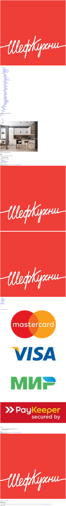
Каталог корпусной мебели (5, 161)
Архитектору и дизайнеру (6, 71)
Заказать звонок (9, 113)
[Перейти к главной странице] (33, 65)
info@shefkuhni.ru (2, 303)
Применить (4, 502)
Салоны (4, 111)
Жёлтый (5, 96)
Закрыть (1, 502)
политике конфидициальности (17, 164)
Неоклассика (5, 88)
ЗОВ (4, 74)
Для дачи (5, 103)
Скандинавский (6, 89)
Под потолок (5, 101)
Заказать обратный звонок (3, 162)
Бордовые (5, 92)
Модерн (5, 87)
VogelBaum (4, 109)
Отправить (2, 165)
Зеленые (5, 93)
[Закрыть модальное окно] (0, 499)
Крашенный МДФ (6, 77)
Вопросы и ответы (5, 70)
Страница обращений (5, 72)
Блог (3, 68)
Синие (5, 95)
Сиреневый (5, 98)
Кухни (2, 73)
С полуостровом (6, 100)
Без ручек (5, 99)
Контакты (3, 301)
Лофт (5, 86)
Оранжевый (5, 97)
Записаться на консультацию (4, 113)
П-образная (5, 82)
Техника (3, 299)
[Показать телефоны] (0, 117)
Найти (1, 115)
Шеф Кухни (5, 75)
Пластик (5, 78)
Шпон (5, 80)
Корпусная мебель (4, 106)
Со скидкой (4, 104)
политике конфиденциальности (18, 432)
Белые (5, 91)
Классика (5, 85)
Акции (2, 110)
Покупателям (4, 67)
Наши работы (3, 107)
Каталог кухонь (3, 160)
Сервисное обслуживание (6, 69)
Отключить (2, 505)
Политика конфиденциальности (4, 309)
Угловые (5, 83)
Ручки (3, 105)
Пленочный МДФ (6, 79)
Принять (4, 505)
